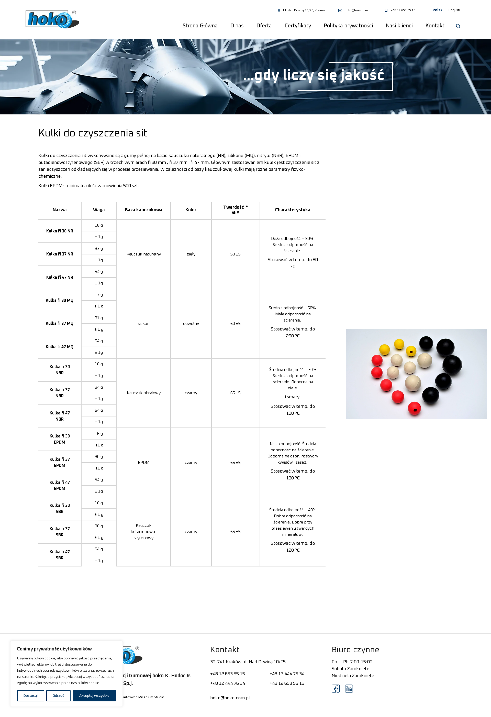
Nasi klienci (399, 25)
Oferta (264, 25)
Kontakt (435, 25)
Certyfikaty (298, 25)
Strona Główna (200, 25)
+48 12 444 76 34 (287, 674)
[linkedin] (349, 688)
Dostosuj (31, 696)
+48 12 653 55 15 (403, 10)
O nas (237, 25)
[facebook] (336, 688)
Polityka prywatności (348, 25)
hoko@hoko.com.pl (358, 10)
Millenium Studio (151, 697)
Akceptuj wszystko (94, 696)
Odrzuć (58, 696)
